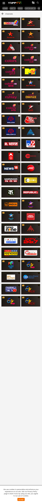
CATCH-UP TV (30, 8)
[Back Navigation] (3, 14)
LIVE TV (12, 8)
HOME (5, 8)
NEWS (20, 8)
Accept (21, 499)
